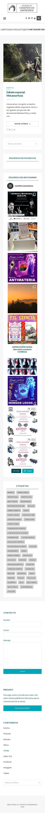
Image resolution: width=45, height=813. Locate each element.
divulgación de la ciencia (17, 546)
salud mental (31, 582)
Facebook (7, 762)
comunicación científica (16, 528)
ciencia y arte (29, 519)
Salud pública (12, 587)
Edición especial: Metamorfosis (15, 94)
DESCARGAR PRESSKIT (22, 708)
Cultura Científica (28, 537)
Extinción (22, 560)
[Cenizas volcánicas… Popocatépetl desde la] (22, 298)
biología (31, 506)
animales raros (23, 492)
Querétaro (12, 582)
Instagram (7, 767)
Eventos (10, 88)
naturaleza (22, 573)
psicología (31, 578)
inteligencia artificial (15, 564)
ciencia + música (13, 515)
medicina (11, 573)
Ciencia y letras (13, 524)
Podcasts (7, 733)
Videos (6, 745)
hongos (33, 560)
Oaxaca (31, 573)
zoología (11, 591)
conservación (13, 537)
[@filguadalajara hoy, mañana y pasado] (22, 206)
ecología (33, 546)
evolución (11, 560)
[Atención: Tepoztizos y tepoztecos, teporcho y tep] (22, 452)
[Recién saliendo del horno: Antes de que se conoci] (22, 360)
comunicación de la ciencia (18, 533)
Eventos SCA (27, 555)
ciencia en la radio (14, 519)
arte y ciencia (12, 501)
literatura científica (15, 569)
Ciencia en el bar (28, 515)
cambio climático (14, 510)
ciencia (26, 510)
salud (21, 582)
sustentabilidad (26, 587)
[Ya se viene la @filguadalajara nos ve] (22, 329)
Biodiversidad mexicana (16, 506)
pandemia (11, 578)
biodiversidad (26, 501)
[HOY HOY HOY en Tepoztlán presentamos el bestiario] (22, 421)
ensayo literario (14, 555)
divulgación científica (16, 542)
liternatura (30, 569)
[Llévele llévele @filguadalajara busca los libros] (22, 237)
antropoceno (13, 497)
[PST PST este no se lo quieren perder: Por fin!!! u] (22, 390)
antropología (26, 497)
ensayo (24, 551)
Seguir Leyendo (21, 124)
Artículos (6, 739)
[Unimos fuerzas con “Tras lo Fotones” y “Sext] (22, 267)
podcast (21, 578)
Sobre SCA (7, 756)
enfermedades (13, 551)
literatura (30, 564)
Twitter (6, 773)
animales (11, 492)
